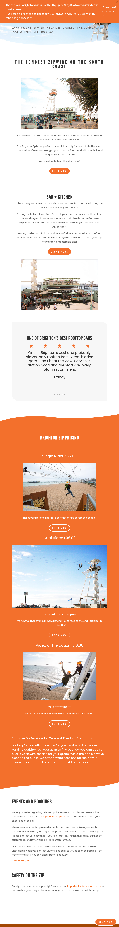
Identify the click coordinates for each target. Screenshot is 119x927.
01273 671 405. (22, 861)
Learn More (59, 251)
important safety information (84, 886)
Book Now (59, 171)
